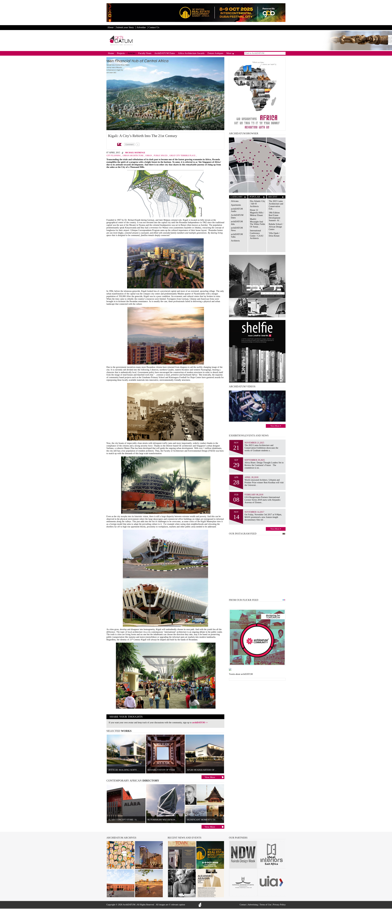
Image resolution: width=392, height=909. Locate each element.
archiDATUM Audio (237, 210)
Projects (121, 53)
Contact (243, 904)
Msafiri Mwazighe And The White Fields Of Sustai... (257, 223)
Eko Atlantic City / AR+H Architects (257, 204)
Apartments (236, 205)
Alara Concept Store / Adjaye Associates (132, 820)
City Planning (113, 155)
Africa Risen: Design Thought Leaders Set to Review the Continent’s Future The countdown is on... (264, 465)
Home (111, 53)
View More (210, 777)
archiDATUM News (237, 229)
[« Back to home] (121, 40)
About (110, 27)
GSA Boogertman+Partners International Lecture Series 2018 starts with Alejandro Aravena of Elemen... (262, 500)
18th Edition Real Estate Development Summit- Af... (275, 216)
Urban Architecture (133, 155)
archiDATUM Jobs (237, 222)
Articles (131, 53)
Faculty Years (144, 53)
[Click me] (390, 40)
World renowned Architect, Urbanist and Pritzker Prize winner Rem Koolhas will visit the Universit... (264, 482)
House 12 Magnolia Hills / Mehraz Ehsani (257, 212)
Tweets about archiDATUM (241, 674)
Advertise (141, 27)
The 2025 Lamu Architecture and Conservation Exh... (276, 205)
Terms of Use (265, 904)
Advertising (253, 904)
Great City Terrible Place (182, 155)
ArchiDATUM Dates (164, 53)
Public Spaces (161, 155)
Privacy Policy (279, 904)
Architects (235, 241)
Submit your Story (125, 27)
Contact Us (153, 27)
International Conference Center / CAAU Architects (256, 234)
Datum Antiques (215, 53)
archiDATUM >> (200, 722)
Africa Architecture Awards (191, 53)
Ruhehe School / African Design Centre (276, 227)
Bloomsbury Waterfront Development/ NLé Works (177, 820)
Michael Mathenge (135, 153)
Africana (234, 201)
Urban (148, 155)
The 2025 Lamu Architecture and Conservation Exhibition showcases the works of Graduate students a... (261, 448)
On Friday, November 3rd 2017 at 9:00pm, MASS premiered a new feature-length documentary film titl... (263, 517)
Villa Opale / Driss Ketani (274, 234)
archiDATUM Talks (237, 235)
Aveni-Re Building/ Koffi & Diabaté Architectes (136, 770)
